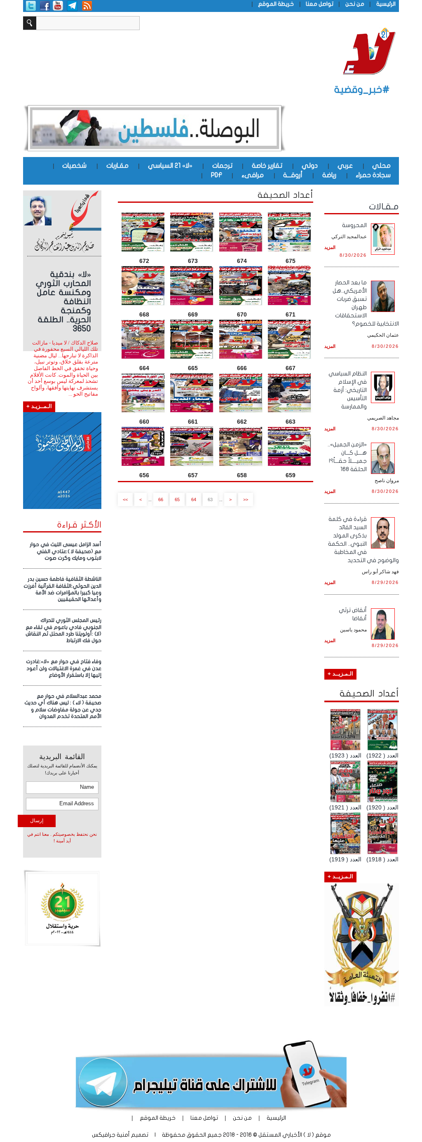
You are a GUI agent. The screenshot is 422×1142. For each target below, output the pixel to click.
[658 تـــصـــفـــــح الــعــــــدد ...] (242, 446)
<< (245, 499)
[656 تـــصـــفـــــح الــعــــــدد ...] (144, 446)
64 (193, 499)
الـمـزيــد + (340, 674)
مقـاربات (117, 165)
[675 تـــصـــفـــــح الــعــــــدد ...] (290, 232)
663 (290, 421)
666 (242, 368)
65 (177, 499)
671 (290, 314)
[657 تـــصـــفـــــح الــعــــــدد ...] (193, 446)
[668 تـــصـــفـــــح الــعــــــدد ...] (144, 285)
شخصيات (74, 165)
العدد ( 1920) (382, 807)
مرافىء (252, 175)
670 (242, 314)
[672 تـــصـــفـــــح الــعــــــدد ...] (144, 232)
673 (193, 261)
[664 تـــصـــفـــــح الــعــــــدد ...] (144, 339)
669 (193, 314)
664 (144, 368)
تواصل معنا (319, 4)
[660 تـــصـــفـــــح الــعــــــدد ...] (144, 392)
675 (290, 261)
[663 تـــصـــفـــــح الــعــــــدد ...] (290, 392)
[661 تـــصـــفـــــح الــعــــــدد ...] (193, 392)
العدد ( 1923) (345, 755)
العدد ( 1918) (382, 859)
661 (193, 421)
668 (144, 314)
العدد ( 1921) (345, 807)
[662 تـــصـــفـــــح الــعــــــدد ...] (242, 392)
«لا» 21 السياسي (170, 165)
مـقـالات (384, 206)
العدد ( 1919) (345, 859)
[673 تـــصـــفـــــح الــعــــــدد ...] (193, 232)
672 (144, 261)
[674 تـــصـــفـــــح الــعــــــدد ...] (242, 232)
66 (160, 499)
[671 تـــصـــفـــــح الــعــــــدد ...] (290, 285)
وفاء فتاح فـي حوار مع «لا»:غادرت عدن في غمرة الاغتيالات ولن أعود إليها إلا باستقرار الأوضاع (63, 668)
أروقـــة (292, 175)
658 (242, 475)
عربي (345, 165)
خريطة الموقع (276, 4)
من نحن (354, 4)
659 (290, 475)
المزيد (329, 247)
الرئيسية (386, 4)
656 (144, 475)
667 (290, 368)
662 (242, 421)
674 (242, 261)
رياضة (329, 175)
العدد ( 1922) (382, 755)
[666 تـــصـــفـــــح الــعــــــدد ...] (242, 339)
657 (193, 475)
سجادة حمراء (373, 175)
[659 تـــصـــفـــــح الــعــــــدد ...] (290, 446)
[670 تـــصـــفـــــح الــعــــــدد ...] (242, 285)
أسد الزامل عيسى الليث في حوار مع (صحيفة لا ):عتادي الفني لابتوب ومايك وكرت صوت (65, 551)
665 (193, 368)
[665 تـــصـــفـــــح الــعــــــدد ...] (193, 339)
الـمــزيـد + (39, 406)
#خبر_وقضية (362, 89)
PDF (216, 175)
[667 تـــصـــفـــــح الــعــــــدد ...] (290, 339)
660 (144, 421)
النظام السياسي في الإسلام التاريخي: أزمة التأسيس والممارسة (347, 390)
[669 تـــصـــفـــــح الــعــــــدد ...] (193, 285)
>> (125, 499)
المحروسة (354, 225)
